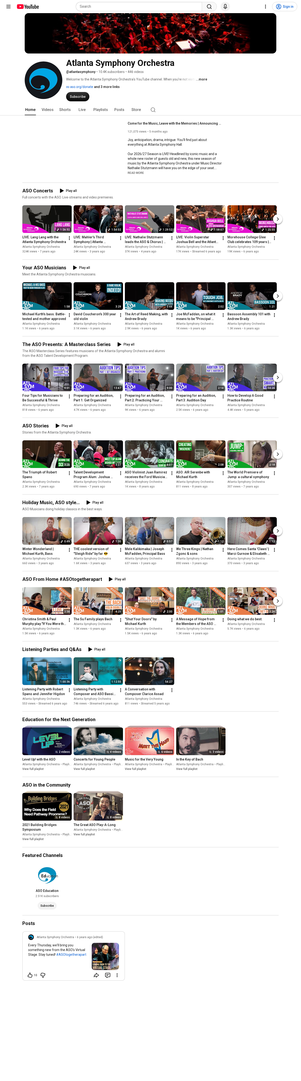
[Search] (209, 6)
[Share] (96, 975)
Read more (136, 173)
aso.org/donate (81, 87)
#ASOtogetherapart (71, 954)
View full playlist (33, 769)
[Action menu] (117, 975)
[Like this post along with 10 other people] (30, 975)
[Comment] (107, 975)
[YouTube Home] (27, 6)
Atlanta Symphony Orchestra (41, 247)
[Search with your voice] (225, 6)
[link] (73, 957)
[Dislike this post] (43, 975)
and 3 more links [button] (107, 87)
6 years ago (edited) (90, 937)
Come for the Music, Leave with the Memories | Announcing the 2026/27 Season (175, 123)
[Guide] (8, 6)
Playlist (67, 764)
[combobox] (140, 6)
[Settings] (265, 6)
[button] (136, 172)
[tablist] (150, 109)
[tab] (30, 109)
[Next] (277, 219)
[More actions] (69, 238)
